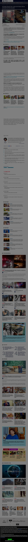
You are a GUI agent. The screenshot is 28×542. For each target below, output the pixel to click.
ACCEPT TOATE (9, 539)
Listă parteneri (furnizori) (3, 537)
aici (18, 531)
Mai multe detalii (19, 529)
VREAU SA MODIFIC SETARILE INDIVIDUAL (9, 540)
